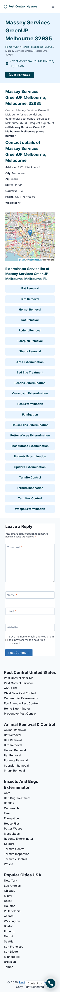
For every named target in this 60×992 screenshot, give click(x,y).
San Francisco (13, 946)
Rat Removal (30, 320)
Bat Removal (30, 288)
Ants (7, 793)
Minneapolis (12, 956)
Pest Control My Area (33, 982)
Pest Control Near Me (18, 678)
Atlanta (9, 916)
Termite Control (30, 477)
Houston (9, 906)
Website (12, 627)
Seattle (9, 941)
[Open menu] (53, 6)
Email (11, 611)
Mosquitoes (12, 833)
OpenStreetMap (35, 259)
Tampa (8, 967)
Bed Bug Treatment (30, 372)
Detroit (8, 936)
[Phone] (50, 983)
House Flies (12, 823)
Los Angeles (12, 885)
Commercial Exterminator (21, 698)
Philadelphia (12, 911)
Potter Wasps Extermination (30, 435)
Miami (8, 895)
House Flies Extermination (30, 425)
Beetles (9, 803)
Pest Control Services (19, 683)
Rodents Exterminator (18, 838)
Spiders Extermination (30, 467)
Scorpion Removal (30, 341)
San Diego (11, 951)
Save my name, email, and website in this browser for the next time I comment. (31, 640)
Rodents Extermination (30, 456)
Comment (14, 547)
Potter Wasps (13, 828)
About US (10, 688)
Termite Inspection (30, 488)
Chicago (9, 890)
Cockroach (11, 808)
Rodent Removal (30, 330)
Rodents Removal (16, 760)
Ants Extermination (30, 362)
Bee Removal (13, 740)
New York (10, 880)
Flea (7, 813)
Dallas (8, 900)
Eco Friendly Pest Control (21, 703)
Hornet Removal (30, 309)
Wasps (8, 864)
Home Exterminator (17, 708)
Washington (12, 921)
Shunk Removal (30, 351)
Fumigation (30, 414)
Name (12, 595)
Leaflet (22, 259)
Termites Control (30, 498)
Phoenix (9, 931)
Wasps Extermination (30, 509)
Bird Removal (30, 299)
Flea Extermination (30, 404)
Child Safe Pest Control (20, 693)
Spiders (9, 843)
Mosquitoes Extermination (30, 446)
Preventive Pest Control (20, 713)
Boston (8, 926)
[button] (30, 233)
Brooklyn (10, 961)
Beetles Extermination (30, 383)
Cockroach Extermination (30, 393)
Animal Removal (15, 730)
